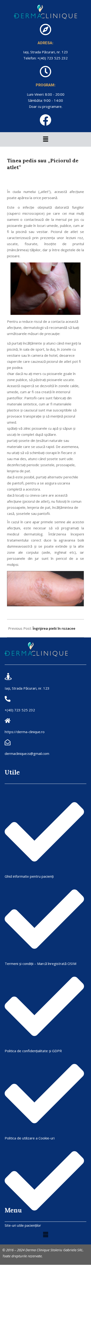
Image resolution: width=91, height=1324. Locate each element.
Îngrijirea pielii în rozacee (54, 628)
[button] (45, 139)
